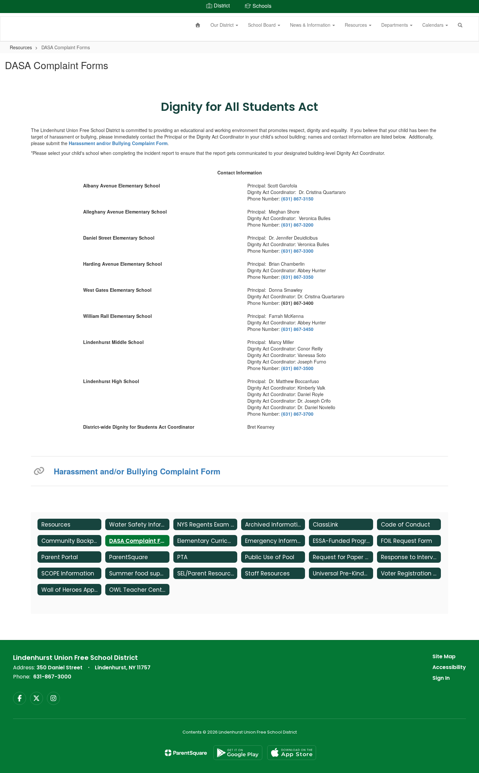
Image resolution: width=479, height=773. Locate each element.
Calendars (433, 25)
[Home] (198, 25)
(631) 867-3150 (297, 198)
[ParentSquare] (186, 753)
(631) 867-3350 (297, 277)
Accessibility (449, 667)
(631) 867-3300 (297, 250)
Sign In (441, 678)
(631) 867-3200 (297, 224)
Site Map (444, 656)
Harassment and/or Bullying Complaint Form (118, 143)
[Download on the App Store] (291, 752)
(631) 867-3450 (298, 329)
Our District (222, 25)
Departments (395, 25)
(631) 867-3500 (297, 368)
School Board (262, 25)
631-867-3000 (52, 676)
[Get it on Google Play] (237, 752)
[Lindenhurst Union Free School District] (10, 16)
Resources (356, 25)
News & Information (311, 25)
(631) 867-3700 (297, 413)
